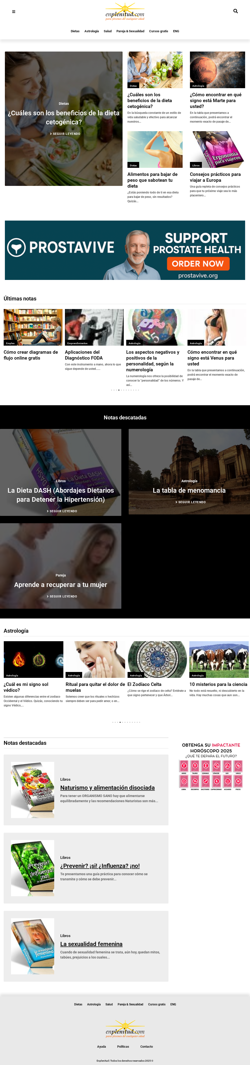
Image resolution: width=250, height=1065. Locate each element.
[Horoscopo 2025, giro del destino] (211, 790)
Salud (108, 31)
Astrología (91, 31)
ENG (176, 31)
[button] (111, 390)
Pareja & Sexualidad (130, 31)
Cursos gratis (158, 31)
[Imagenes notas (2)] (125, 278)
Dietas (75, 31)
